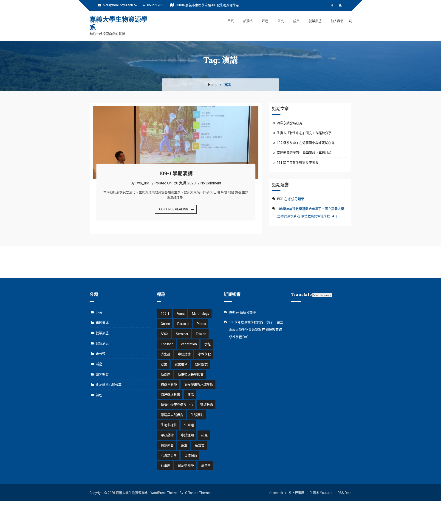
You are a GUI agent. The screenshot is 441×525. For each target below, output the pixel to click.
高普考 (206, 465)
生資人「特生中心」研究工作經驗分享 (304, 133)
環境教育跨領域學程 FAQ (319, 216)
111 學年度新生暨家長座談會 (297, 162)
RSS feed (344, 493)
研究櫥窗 (102, 374)
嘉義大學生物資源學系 (118, 23)
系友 (184, 445)
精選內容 (167, 445)
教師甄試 (201, 364)
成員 (296, 21)
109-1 (165, 314)
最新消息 (102, 343)
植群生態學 (169, 384)
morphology (200, 314)
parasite (183, 324)
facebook (276, 493)
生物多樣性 (169, 425)
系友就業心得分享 (109, 385)
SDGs (165, 334)
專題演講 (102, 322)
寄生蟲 (165, 354)
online (165, 324)
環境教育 (206, 405)
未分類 (100, 354)
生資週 (189, 425)
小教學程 (204, 354)
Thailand (167, 344)
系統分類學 (296, 199)
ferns (181, 314)
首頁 (230, 21)
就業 (164, 364)
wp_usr (143, 183)
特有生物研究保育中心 (177, 405)
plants (201, 324)
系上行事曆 (296, 493)
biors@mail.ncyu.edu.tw (119, 5)
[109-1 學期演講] (175, 109)
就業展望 (315, 21)
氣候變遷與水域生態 (198, 384)
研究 (280, 21)
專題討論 (184, 354)
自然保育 (190, 455)
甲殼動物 (167, 435)
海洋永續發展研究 (289, 123)
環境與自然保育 (172, 415)
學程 (207, 344)
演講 (190, 394)
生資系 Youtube (321, 493)
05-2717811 (156, 5)
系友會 (199, 445)
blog (99, 312)
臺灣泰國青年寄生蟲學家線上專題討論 (304, 153)
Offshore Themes (198, 493)
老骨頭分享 (169, 455)
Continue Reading (173, 209)
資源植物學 (186, 465)
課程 (265, 21)
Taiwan (201, 334)
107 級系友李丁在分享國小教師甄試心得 (305, 143)
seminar (182, 334)
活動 (99, 364)
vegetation (189, 344)
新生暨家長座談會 (191, 374)
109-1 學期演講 (176, 173)
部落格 (248, 21)
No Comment (210, 183)
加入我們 (337, 21)
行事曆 (165, 465)
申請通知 (187, 435)
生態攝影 (197, 415)
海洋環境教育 (170, 394)
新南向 (165, 374)
